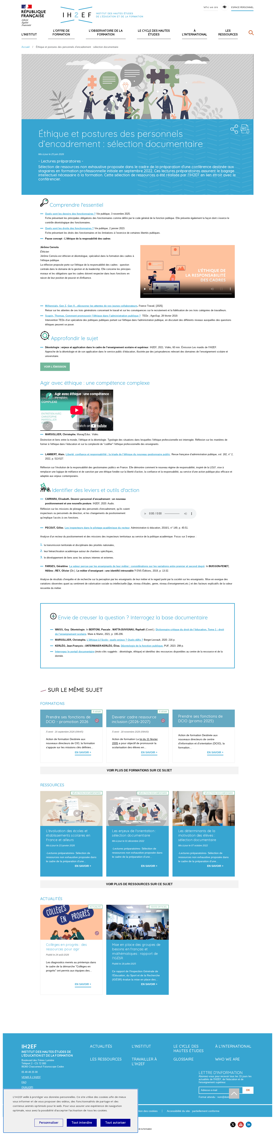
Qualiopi (27, 1087)
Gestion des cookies (146, 1110)
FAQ (24, 1082)
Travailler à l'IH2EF (144, 1061)
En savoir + (83, 752)
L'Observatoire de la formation (106, 32)
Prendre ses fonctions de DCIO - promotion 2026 (68, 719)
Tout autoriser (115, 1122)
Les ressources (228, 32)
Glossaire (183, 1059)
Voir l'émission (55, 366)
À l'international (194, 32)
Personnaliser (48, 1122)
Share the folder (233, 128)
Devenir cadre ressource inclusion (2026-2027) (134, 719)
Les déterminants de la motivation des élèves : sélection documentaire (197, 835)
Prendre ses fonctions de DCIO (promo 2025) (200, 718)
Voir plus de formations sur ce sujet (139, 770)
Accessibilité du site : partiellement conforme (193, 1110)
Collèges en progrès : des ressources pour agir (66, 946)
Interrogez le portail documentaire (74, 651)
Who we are (211, 7)
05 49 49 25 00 (30, 1072)
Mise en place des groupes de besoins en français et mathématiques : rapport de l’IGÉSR (136, 951)
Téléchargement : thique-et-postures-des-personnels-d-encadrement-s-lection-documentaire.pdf (245, 129)
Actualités (101, 1046)
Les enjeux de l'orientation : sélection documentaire (134, 833)
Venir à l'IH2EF (31, 1077)
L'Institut (29, 34)
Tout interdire (81, 1122)
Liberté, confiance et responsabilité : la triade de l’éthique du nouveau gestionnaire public (118, 454)
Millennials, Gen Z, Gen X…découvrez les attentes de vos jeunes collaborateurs (91, 305)
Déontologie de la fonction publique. (142, 645)
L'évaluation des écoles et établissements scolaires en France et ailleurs (68, 835)
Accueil (26, 47)
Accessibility (224, 7)
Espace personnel (242, 7)
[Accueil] (34, 15)
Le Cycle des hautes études (154, 32)
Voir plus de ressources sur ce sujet (139, 884)
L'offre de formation (61, 32)
